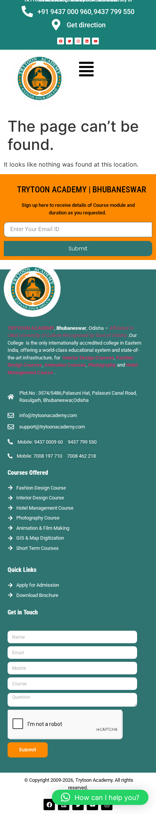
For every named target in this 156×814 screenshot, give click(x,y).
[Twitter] (69, 41)
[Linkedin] (86, 41)
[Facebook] (60, 41)
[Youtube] (95, 41)
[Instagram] (78, 41)
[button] (86, 68)
